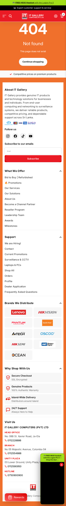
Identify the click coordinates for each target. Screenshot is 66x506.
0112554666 (14, 453)
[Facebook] (15, 136)
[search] (10, 16)
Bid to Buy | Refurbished (19, 177)
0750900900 (15, 475)
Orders (8, 275)
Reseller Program (15, 209)
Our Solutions (12, 193)
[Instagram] (8, 136)
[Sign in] (55, 16)
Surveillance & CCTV (17, 259)
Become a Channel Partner (20, 204)
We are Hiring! (13, 243)
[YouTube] (30, 136)
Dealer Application (15, 286)
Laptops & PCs (13, 265)
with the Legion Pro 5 (34, 2)
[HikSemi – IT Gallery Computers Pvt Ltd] (19, 344)
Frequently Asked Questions (21, 291)
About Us (10, 198)
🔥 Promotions (13, 182)
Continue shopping (33, 61)
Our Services (12, 188)
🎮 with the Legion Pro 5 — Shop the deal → (52, 458)
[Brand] (19, 312)
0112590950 (14, 466)
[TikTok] (23, 136)
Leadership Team (14, 215)
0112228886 (14, 440)
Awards (9, 220)
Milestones (11, 225)
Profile (8, 281)
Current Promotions (16, 254)
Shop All (9, 270)
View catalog (4, 16)
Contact (9, 248)
